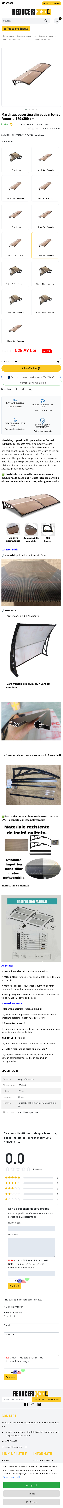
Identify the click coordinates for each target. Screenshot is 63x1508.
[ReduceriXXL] (31, 1393)
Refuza (31, 1493)
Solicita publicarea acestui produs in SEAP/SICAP (32, 377)
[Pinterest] (39, 1404)
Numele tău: (14, 1222)
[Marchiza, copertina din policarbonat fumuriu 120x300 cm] (31, 77)
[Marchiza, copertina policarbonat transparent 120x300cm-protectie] (31, 12)
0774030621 (11, 1441)
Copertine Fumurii (46, 36)
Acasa (6, 1460)
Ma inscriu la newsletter (46, 1399)
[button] (26, 109)
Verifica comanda (52, 3)
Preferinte (31, 1502)
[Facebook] (26, 1404)
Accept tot (31, 1485)
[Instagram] (33, 1404)
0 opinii (51, 127)
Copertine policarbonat (26, 36)
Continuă (14, 1286)
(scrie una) (55, 127)
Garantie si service (44, 1460)
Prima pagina (8, 36)
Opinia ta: (13, 1234)
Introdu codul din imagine (21, 1267)
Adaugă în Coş (30, 368)
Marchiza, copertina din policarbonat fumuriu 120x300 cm (27, 39)
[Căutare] (47, 20)
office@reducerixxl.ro (16, 1446)
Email (7, 1325)
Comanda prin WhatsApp (32, 382)
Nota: (11, 1263)
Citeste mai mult (11, 1476)
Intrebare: (9, 1334)
